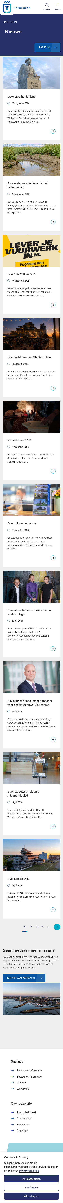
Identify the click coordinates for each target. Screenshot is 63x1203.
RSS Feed (44, 47)
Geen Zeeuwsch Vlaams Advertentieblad (23, 793)
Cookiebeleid (24, 1118)
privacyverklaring (29, 1170)
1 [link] (24, 927)
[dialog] (31, 1177)
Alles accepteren (31, 1178)
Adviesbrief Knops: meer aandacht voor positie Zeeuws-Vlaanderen (29, 703)
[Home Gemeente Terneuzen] (16, 7)
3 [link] (37, 927)
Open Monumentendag (22, 523)
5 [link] (47, 927)
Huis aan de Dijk (18, 879)
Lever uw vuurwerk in (21, 274)
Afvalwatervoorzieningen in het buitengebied (27, 185)
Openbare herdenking (21, 96)
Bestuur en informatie (29, 1076)
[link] (57, 927)
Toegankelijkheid (26, 1112)
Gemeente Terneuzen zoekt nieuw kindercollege (29, 612)
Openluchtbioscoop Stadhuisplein (29, 357)
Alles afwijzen (31, 1196)
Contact (21, 1082)
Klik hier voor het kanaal (21, 978)
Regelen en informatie (29, 1070)
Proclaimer (23, 1124)
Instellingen (31, 1187)
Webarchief (23, 1088)
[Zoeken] (47, 7)
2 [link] (31, 927)
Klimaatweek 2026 (19, 440)
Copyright (22, 1130)
